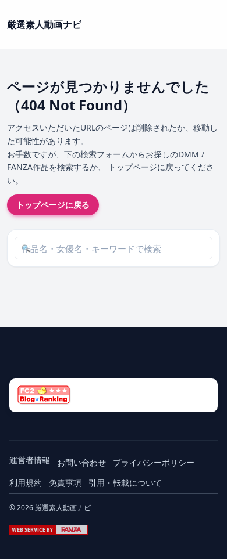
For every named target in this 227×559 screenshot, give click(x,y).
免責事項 (65, 482)
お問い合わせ (81, 462)
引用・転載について (125, 482)
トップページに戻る (53, 204)
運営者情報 (29, 460)
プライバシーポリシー (153, 462)
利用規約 (25, 482)
